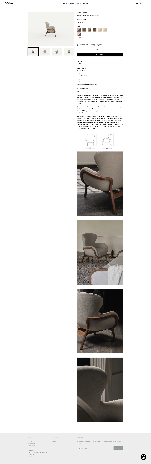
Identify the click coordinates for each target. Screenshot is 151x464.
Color (78, 26)
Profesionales (31, 445)
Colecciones (31, 443)
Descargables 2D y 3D (83, 88)
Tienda (30, 441)
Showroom (31, 450)
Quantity (79, 37)
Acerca (30, 447)
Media (29, 456)
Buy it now (100, 54)
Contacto (30, 448)
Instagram (55, 441)
